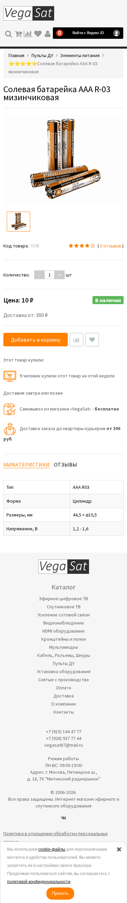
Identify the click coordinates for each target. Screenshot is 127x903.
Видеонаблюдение (63, 623)
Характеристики (26, 464)
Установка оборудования (63, 671)
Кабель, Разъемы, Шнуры (63, 655)
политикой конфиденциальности (38, 881)
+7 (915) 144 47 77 (63, 731)
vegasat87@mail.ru (63, 745)
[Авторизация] (47, 33)
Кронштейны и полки (63, 639)
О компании (63, 704)
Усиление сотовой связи (64, 615)
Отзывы (65, 464)
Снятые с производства (63, 679)
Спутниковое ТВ (64, 607)
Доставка (64, 696)
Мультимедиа (63, 647)
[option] (18, 222)
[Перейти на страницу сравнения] (28, 33)
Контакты (64, 712)
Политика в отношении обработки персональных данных (55, 837)
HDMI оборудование (63, 631)
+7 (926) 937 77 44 (63, 738)
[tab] (26, 464)
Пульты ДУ (64, 663)
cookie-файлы (51, 849)
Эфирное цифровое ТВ (63, 598)
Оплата (63, 688)
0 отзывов (110, 246)
